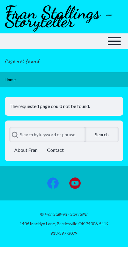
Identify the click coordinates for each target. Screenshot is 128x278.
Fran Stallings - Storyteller (59, 16)
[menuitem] (26, 150)
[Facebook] (53, 183)
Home (10, 79)
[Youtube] (75, 183)
